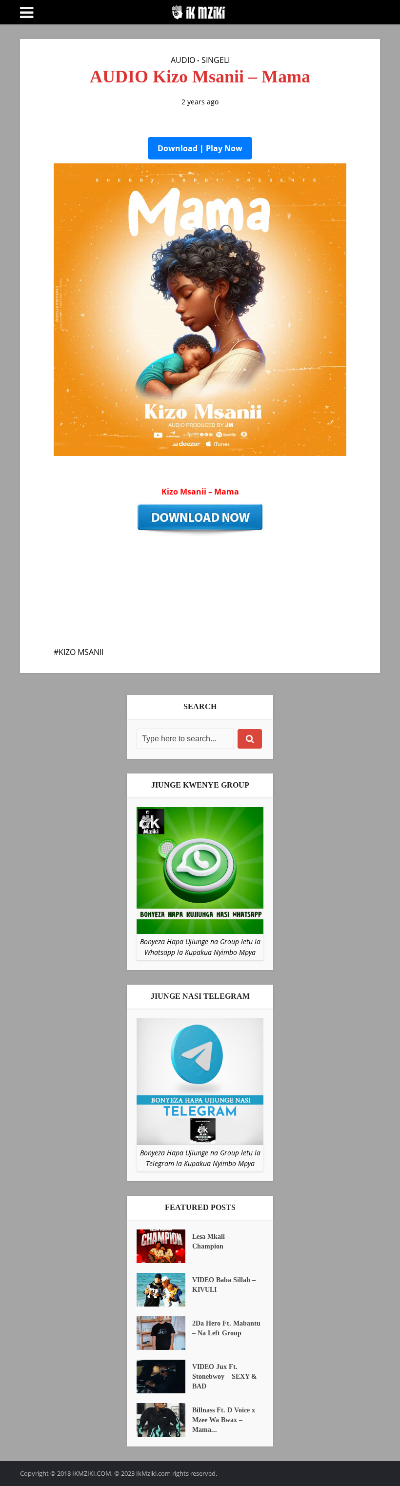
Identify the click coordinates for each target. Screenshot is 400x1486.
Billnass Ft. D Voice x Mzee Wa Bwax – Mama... (223, 1420)
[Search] (250, 739)
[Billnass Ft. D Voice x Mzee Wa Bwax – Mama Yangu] (164, 1420)
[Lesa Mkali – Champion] (164, 1246)
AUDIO (183, 60)
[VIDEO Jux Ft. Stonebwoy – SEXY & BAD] (164, 1376)
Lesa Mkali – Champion (211, 1241)
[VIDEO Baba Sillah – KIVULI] (164, 1290)
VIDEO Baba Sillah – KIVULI (224, 1284)
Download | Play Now (200, 148)
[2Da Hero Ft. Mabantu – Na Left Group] (164, 1333)
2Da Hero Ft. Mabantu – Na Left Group (226, 1328)
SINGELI (215, 60)
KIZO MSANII (81, 652)
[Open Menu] (26, 12)
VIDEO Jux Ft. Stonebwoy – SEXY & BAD (224, 1376)
